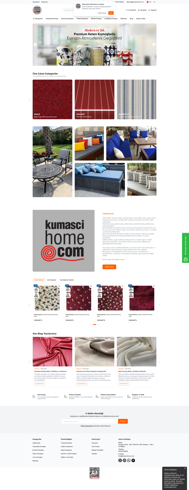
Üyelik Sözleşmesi (67, 446)
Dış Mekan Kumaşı (111, 18)
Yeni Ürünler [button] (39, 280)
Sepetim (94, 453)
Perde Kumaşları (82, 18)
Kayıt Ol (122, 421)
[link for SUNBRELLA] (136, 99)
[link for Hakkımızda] (64, 241)
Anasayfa (95, 443)
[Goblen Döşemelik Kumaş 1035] (78, 298)
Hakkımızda (36, 443)
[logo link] (37, 10)
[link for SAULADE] (94, 99)
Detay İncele (109, 267)
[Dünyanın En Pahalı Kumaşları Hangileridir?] (94, 352)
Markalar (124, 18)
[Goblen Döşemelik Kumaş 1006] (47, 298)
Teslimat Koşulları (66, 443)
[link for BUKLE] (52, 99)
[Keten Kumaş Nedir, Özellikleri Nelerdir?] (136, 352)
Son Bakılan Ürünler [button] (67, 280)
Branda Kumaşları (67, 18)
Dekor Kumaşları (38, 453)
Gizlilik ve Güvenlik (67, 457)
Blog (131, 18)
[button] (35, 44)
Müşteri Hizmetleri (97, 450)
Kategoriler (44, 2)
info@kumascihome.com (126, 456)
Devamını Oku (40, 383)
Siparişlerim (36, 2)
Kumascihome (38, 314)
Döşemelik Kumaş (52, 18)
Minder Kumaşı (96, 18)
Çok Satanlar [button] (51, 280)
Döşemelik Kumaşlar (39, 446)
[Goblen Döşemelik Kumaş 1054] (110, 298)
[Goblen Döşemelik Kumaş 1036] (141, 298)
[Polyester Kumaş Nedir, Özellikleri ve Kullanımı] (52, 352)
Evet (111, 13)
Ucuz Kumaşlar (37, 457)
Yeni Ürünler (96, 446)
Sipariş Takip (140, 18)
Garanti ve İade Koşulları (69, 453)
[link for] (94, 44)
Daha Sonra (102, 13)
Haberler (37, 368)
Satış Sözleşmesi (66, 450)
